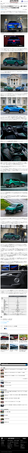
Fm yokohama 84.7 (16, 445)
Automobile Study (10, 444)
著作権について (22, 446)
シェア (1, 328)
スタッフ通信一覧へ (25, 378)
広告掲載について (22, 445)
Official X (15, 444)
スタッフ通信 (9, 448)
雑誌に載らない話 (10, 445)
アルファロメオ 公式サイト (4, 323)
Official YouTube (16, 442)
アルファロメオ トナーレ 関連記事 (5, 321)
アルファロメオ (9, 326)
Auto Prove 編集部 (25, 9)
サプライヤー (2, 444)
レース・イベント (3, 445)
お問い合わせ (22, 444)
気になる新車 (2, 9)
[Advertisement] (6, 357)
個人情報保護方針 (22, 447)
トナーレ (13, 326)
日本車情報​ (2, 442)
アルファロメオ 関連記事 (4, 322)
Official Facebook (16, 443)
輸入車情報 (15, 326)
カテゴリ (2, 326)
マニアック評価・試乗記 (11, 442)
